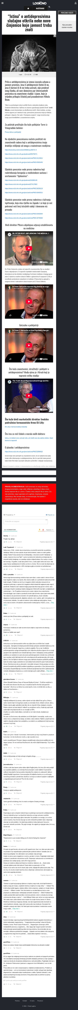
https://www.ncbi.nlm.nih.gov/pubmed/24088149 (21, 180)
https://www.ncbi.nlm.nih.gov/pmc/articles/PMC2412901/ (24, 158)
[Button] (28, 8)
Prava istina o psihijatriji (13, 132)
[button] (2, 3)
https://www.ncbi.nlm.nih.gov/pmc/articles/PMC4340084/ (24, 214)
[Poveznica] (75, 3)
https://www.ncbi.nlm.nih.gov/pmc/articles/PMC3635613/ (24, 188)
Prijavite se (50, 515)
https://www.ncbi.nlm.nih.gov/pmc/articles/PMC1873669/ (24, 218)
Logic (20, 74)
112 (36, 74)
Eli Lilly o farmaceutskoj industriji (16, 427)
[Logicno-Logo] (40, 3)
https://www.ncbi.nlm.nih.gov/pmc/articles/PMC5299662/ (24, 451)
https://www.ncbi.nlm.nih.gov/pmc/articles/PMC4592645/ (24, 162)
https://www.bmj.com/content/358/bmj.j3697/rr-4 (21, 150)
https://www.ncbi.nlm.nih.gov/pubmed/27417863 (21, 184)
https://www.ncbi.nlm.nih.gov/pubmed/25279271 (21, 154)
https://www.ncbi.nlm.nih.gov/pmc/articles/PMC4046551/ (24, 192)
